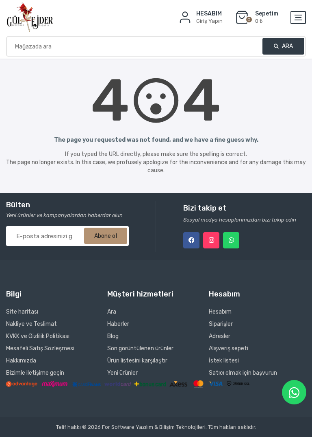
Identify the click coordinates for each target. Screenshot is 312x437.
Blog (113, 336)
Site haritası (22, 311)
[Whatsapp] (231, 240)
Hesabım (220, 311)
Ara (287, 46)
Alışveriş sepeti (228, 348)
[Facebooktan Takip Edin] (191, 240)
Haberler (118, 324)
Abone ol (105, 236)
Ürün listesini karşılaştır (137, 360)
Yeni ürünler (122, 372)
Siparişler (221, 324)
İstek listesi (224, 360)
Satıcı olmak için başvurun (243, 372)
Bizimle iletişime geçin (35, 372)
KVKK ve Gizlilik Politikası (37, 336)
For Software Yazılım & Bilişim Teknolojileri (154, 427)
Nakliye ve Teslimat (31, 324)
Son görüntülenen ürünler (140, 348)
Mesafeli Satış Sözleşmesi (40, 348)
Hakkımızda (21, 360)
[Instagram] (211, 240)
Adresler (219, 336)
